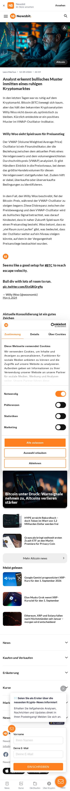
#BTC (49, 265)
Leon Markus (9, 72)
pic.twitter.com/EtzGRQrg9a (23, 286)
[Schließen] (3, 5)
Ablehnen (35, 463)
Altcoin (60, 61)
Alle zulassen (35, 442)
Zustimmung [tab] (12, 334)
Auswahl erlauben (35, 452)
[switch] (60, 405)
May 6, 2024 (10, 297)
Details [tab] (34, 334)
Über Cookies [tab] (57, 334)
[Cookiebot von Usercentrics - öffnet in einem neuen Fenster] (50, 325)
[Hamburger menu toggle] (6, 16)
